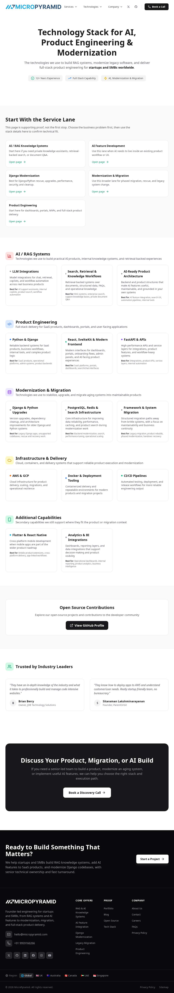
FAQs (135, 926)
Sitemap (164, 987)
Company (113, 6)
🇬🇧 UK (39, 975)
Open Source (111, 920)
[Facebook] (33, 955)
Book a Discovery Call (85, 793)
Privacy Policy (139, 932)
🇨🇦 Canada (71, 975)
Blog (106, 914)
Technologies (90, 6)
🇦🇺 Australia (53, 975)
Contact (136, 914)
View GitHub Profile (89, 625)
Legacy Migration (85, 943)
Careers (136, 920)
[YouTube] (49, 955)
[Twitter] (128, 6)
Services (69, 6)
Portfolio (108, 908)
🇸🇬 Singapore (100, 975)
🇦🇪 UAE (85, 975)
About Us (137, 908)
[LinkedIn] (25, 955)
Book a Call (158, 6)
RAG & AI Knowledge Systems (82, 912)
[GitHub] (136, 6)
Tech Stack (110, 926)
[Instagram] (41, 955)
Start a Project (150, 859)
